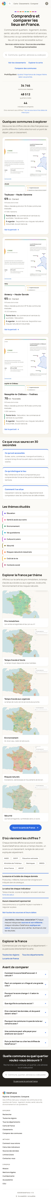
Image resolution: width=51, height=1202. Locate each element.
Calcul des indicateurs (11, 1147)
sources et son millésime (31, 922)
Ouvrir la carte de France (24, 827)
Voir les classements (17, 62)
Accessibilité (8, 1180)
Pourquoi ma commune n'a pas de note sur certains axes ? (23, 1022)
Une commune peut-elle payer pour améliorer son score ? (20, 1032)
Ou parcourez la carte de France (25, 1081)
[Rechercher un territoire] (9, 3)
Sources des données (11, 1151)
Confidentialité (8, 1176)
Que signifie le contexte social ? (19, 1003)
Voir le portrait (10, 230)
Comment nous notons (11, 1143)
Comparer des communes (25, 68)
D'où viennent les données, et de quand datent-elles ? (22, 1012)
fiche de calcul (8, 895)
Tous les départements (32, 954)
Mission (5, 1168)
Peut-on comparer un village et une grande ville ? (24, 984)
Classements (24, 3)
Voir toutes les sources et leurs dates (19, 912)
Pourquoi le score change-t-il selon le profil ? (22, 994)
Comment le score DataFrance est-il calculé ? (21, 974)
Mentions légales (9, 1172)
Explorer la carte (36, 62)
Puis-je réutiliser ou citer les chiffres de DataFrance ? (22, 1042)
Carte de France (9, 1126)
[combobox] (27, 54)
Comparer (34, 3)
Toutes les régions (10, 954)
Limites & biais (8, 1155)
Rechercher (7, 1114)
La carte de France (10, 958)
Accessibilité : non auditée (26, 1196)
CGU (4, 1184)
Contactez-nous (9, 1158)
